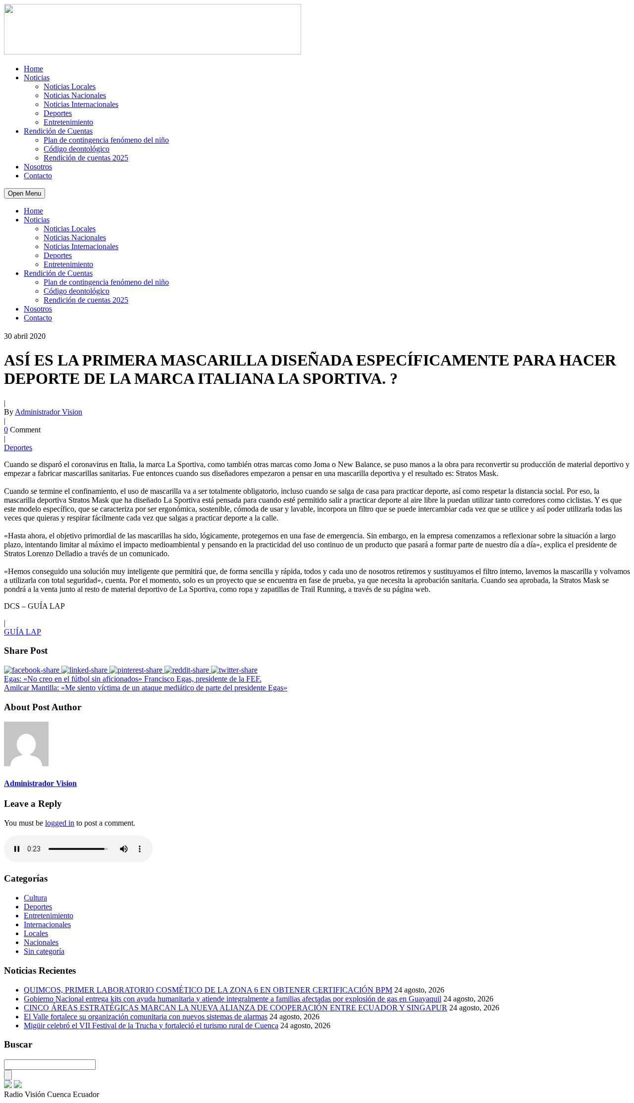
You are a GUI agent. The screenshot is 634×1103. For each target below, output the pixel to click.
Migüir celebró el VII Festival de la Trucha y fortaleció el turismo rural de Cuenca (151, 1025)
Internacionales (47, 924)
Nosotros (38, 166)
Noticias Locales (70, 86)
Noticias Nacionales (75, 95)
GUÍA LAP (22, 632)
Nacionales (41, 942)
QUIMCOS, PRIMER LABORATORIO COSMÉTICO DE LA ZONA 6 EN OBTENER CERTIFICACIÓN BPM (208, 990)
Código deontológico (76, 149)
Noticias (37, 77)
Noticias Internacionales (81, 104)
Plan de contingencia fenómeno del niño (106, 140)
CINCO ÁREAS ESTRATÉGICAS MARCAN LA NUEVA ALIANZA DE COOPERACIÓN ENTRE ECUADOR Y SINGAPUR (235, 1007)
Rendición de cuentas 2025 (86, 158)
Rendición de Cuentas (58, 131)
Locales (36, 933)
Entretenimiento (68, 122)
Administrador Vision (48, 412)
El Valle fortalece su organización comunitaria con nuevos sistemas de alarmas (145, 1016)
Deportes (58, 113)
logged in (59, 823)
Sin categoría (44, 951)
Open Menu (24, 193)
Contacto (38, 175)
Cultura (35, 897)
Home (33, 68)
